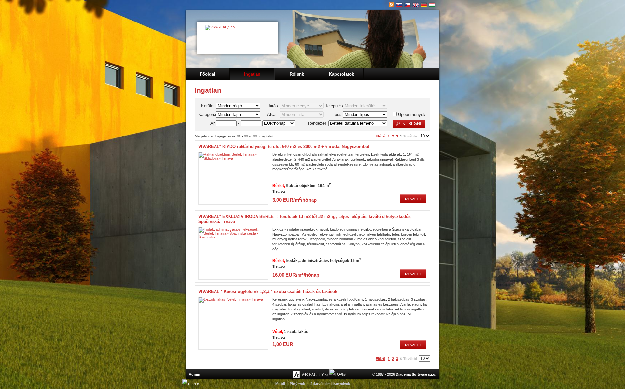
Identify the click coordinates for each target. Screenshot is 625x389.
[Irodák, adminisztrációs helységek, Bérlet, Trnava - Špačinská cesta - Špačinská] (233, 237)
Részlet (413, 199)
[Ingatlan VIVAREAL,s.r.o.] (400, 5)
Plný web (297, 384)
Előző (380, 136)
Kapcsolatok (341, 74)
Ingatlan (252, 74)
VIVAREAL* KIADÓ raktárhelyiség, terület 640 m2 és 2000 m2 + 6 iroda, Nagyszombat (283, 146)
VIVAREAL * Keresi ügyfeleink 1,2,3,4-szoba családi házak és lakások (267, 291)
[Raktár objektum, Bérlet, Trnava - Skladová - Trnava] (233, 158)
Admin (194, 374)
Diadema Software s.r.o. (416, 374)
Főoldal (207, 74)
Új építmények (411, 114)
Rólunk (297, 74)
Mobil (280, 384)
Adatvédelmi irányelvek (330, 384)
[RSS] (391, 5)
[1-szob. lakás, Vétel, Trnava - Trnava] (231, 299)
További (410, 136)
